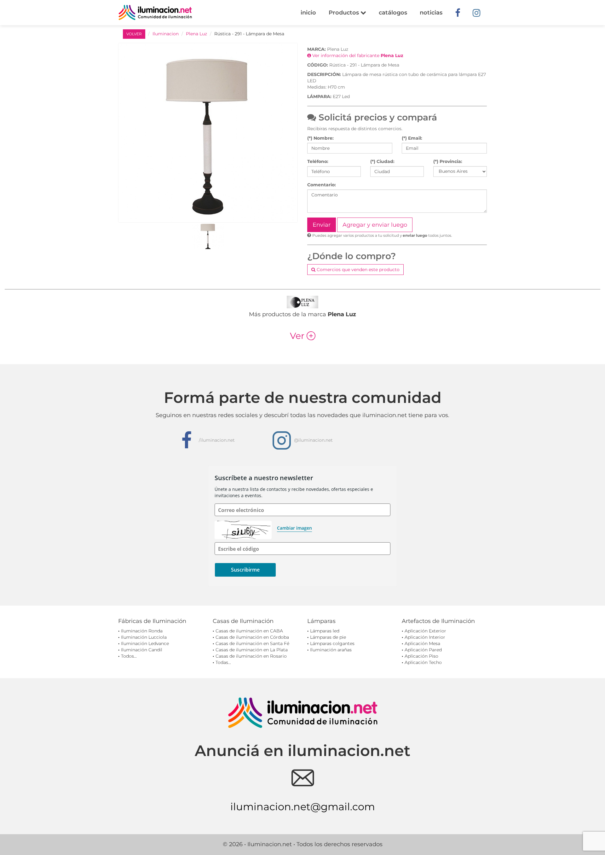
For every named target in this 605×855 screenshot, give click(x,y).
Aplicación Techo (423, 662)
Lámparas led (324, 631)
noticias (431, 12)
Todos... (129, 656)
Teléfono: (317, 161)
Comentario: (321, 185)
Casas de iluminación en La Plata (252, 650)
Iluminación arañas (331, 650)
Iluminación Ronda (142, 631)
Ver (302, 335)
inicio (308, 12)
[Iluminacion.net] (155, 12)
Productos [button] (344, 12)
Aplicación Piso (421, 656)
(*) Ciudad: (382, 161)
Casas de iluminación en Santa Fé (252, 643)
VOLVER (134, 34)
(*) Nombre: (320, 138)
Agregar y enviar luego (375, 224)
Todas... (223, 662)
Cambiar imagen (294, 528)
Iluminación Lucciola (144, 637)
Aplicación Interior (425, 637)
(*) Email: (412, 138)
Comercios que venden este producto (357, 269)
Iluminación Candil (141, 650)
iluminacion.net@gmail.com (302, 806)
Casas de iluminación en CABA (249, 631)
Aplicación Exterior (425, 631)
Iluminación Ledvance (145, 643)
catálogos (393, 12)
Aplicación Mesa (422, 643)
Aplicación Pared (423, 650)
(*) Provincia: (447, 161)
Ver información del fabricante (357, 55)
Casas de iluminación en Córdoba (252, 637)
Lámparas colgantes (332, 643)
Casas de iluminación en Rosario (251, 656)
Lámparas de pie (328, 637)
